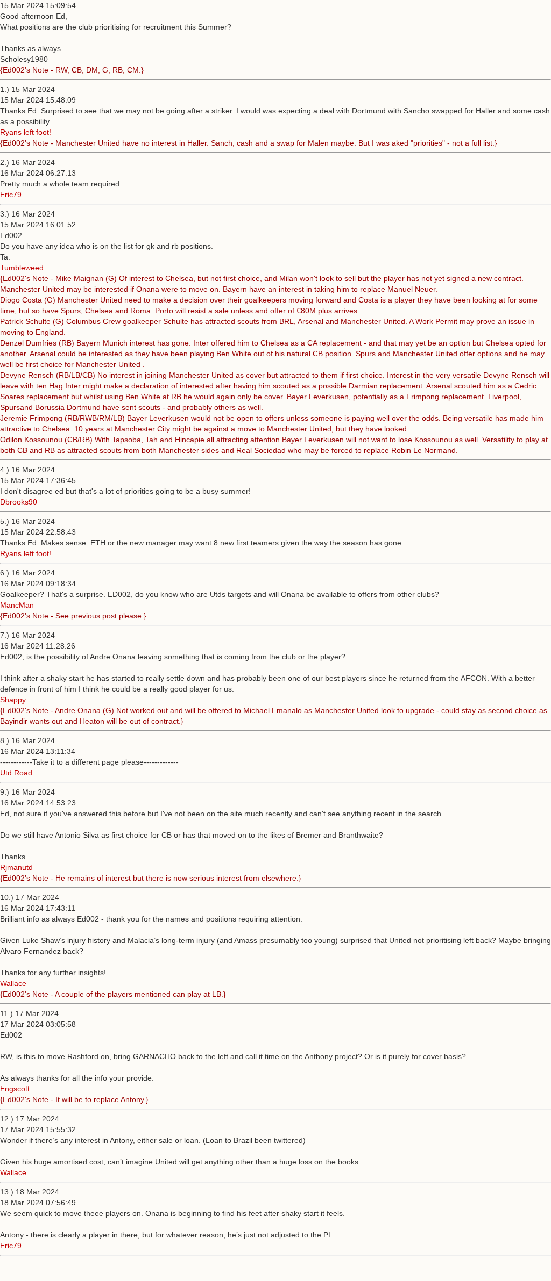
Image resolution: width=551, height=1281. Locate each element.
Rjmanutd (16, 867)
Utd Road (16, 772)
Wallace (13, 983)
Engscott (15, 1088)
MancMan (17, 605)
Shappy (13, 699)
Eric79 (11, 194)
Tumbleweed (22, 267)
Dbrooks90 (18, 502)
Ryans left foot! (25, 132)
